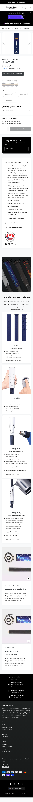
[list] (16, 427)
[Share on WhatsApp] (12, 244)
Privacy (4, 749)
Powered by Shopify (23, 793)
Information (5, 732)
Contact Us (5, 764)
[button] (3, 7)
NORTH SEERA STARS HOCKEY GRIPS (18, 28)
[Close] (30, 13)
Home (5, 28)
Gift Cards (5, 736)
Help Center (5, 766)
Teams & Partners (7, 729)
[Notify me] (27, 149)
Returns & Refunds (7, 746)
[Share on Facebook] (6, 244)
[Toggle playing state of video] (28, 578)
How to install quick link (14, 73)
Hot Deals (4, 734)
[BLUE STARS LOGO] (4, 85)
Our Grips (4, 725)
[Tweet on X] (9, 244)
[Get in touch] (26, 7)
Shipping (4, 68)
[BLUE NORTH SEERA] (12, 85)
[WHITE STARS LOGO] (8, 85)
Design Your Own (7, 727)
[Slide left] (3, 43)
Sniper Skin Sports (13, 793)
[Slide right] (29, 43)
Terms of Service (6, 751)
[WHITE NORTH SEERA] (16, 85)
